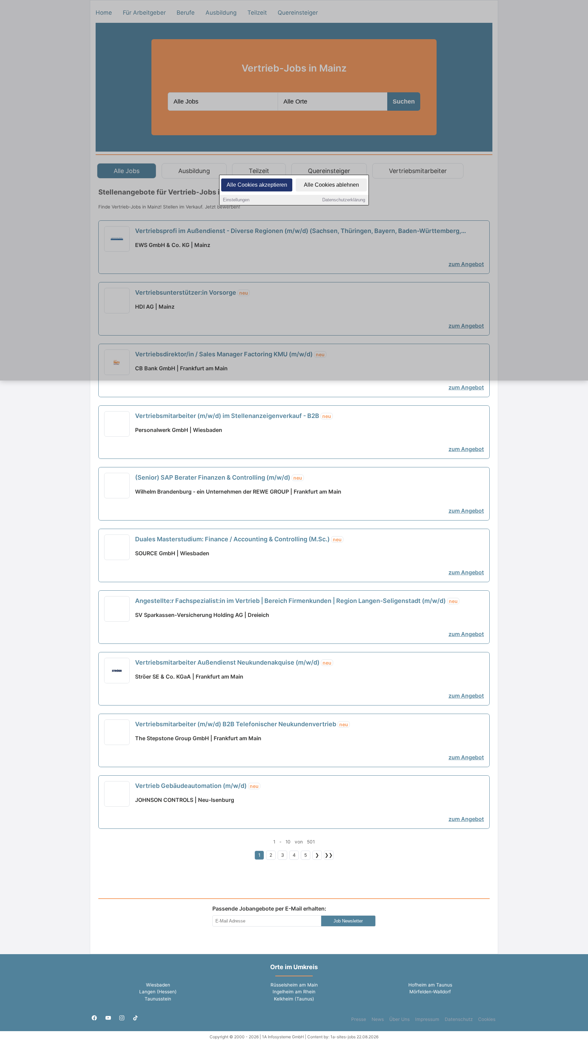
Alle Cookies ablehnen (331, 185)
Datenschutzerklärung (343, 199)
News (378, 1019)
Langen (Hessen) (158, 991)
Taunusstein (158, 999)
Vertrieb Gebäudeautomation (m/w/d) (197, 785)
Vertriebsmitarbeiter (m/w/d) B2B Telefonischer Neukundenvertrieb (241, 724)
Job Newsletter (348, 920)
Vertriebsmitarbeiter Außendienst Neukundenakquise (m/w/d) (233, 662)
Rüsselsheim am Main (294, 985)
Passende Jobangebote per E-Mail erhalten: (269, 908)
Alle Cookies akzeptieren (257, 185)
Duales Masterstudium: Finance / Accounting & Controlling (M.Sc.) (238, 539)
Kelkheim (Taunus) (294, 999)
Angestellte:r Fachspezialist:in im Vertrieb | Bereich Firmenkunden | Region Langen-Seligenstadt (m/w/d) (296, 600)
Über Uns (399, 1019)
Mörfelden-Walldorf (430, 991)
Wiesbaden (158, 985)
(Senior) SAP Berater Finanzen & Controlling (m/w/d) (218, 477)
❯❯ (329, 855)
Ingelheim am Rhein (294, 991)
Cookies (486, 1019)
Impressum (427, 1019)
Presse (358, 1019)
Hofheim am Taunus (430, 985)
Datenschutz (459, 1019)
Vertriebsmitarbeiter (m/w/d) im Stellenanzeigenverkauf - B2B (233, 415)
